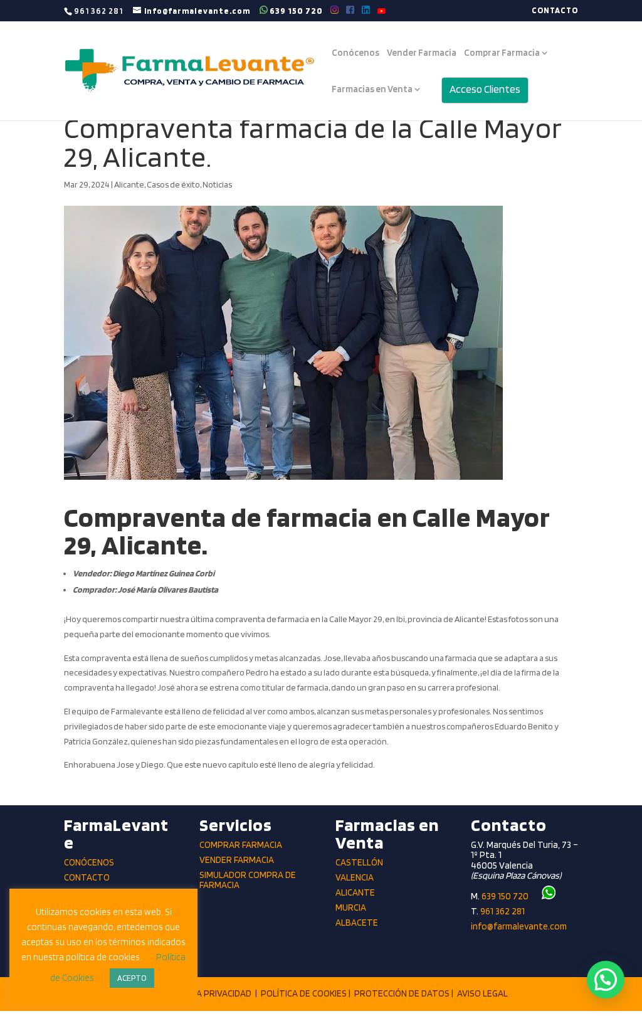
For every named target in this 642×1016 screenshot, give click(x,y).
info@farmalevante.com (519, 926)
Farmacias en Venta (372, 90)
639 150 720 (295, 10)
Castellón (359, 862)
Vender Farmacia (421, 53)
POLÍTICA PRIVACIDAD (208, 993)
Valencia (354, 877)
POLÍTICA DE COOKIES (304, 993)
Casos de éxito (173, 184)
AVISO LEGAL (482, 993)
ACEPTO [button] (132, 978)
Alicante (129, 184)
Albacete (356, 922)
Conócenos (355, 53)
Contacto (87, 877)
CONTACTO (555, 10)
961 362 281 (502, 911)
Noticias (217, 184)
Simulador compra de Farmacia (247, 880)
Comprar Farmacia (502, 53)
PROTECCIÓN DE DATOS (402, 993)
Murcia (350, 907)
